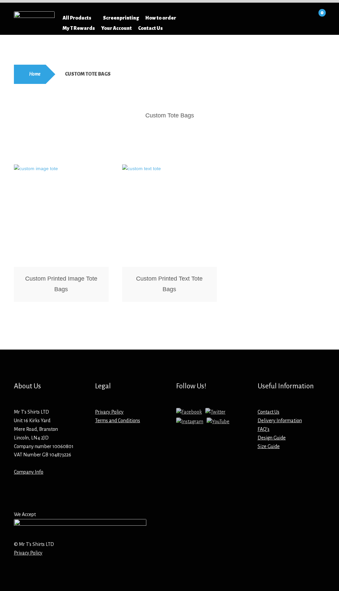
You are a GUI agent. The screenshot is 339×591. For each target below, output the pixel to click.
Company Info (28, 472)
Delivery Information (280, 420)
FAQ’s (263, 429)
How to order (160, 18)
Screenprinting (121, 18)
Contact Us (150, 28)
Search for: (237, 18)
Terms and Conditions (117, 420)
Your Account (116, 28)
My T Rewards (79, 28)
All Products (77, 18)
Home (34, 74)
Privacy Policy (109, 412)
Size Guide (269, 446)
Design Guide (272, 437)
